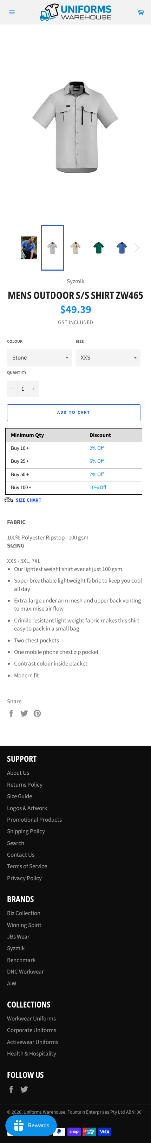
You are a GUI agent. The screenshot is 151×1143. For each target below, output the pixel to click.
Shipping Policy (26, 831)
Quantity (16, 373)
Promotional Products (34, 820)
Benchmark (21, 960)
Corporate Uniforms (31, 1030)
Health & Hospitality (31, 1054)
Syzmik (16, 948)
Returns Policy (24, 785)
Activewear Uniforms (32, 1042)
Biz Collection (23, 913)
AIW (11, 984)
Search (15, 843)
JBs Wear (18, 937)
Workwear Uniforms (31, 1019)
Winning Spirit (24, 925)
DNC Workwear (25, 972)
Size (80, 341)
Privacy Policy (24, 878)
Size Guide (19, 796)
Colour (14, 341)
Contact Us (20, 855)
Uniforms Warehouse (44, 1112)
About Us (18, 773)
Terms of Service (27, 866)
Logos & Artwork (27, 808)
